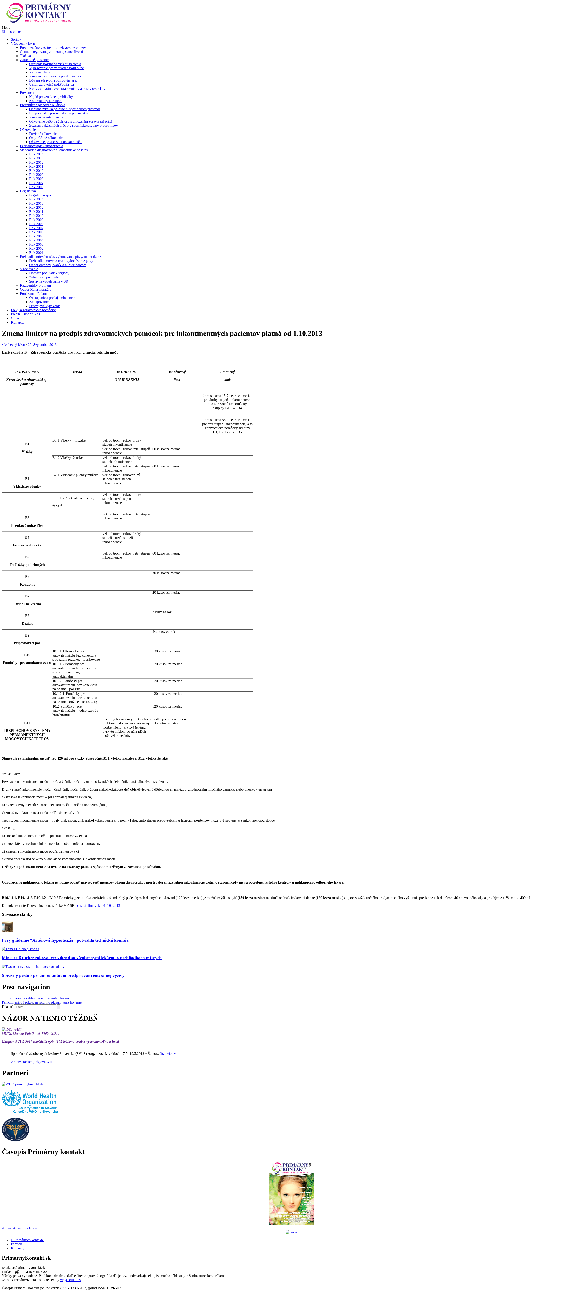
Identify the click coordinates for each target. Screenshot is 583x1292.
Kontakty (17, 322)
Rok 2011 (36, 166)
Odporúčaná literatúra (35, 289)
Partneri (16, 1244)
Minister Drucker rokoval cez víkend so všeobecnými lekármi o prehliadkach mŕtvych (82, 957)
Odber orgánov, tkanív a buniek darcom (57, 265)
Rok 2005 (36, 236)
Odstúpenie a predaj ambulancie (52, 298)
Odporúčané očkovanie (46, 138)
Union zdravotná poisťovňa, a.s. (52, 84)
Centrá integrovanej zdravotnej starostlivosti (51, 52)
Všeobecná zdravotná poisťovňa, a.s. (55, 76)
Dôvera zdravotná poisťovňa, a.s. (53, 80)
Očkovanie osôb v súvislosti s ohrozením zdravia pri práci (70, 121)
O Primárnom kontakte (27, 1240)
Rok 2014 (36, 154)
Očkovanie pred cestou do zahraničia (55, 142)
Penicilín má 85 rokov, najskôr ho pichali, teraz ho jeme (44, 1002)
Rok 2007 (36, 183)
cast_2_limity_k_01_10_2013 (98, 905)
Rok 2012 (36, 162)
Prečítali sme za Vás (25, 314)
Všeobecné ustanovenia (46, 117)
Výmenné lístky (40, 72)
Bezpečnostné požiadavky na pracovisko (58, 113)
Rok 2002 (36, 248)
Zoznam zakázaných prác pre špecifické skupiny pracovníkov (73, 125)
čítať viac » (168, 1054)
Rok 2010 (36, 170)
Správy (16, 39)
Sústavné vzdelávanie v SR (48, 281)
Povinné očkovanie (43, 134)
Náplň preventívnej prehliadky (51, 97)
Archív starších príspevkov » (31, 1062)
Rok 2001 (36, 252)
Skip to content (12, 31)
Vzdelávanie (29, 269)
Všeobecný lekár (23, 43)
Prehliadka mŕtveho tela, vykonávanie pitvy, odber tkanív (61, 257)
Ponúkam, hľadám (33, 293)
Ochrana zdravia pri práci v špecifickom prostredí (64, 109)
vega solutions (70, 1280)
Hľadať (7, 1007)
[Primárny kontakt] (40, 23)
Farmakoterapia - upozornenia (41, 146)
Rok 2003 (36, 244)
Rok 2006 (36, 187)
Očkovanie (28, 129)
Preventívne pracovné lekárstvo (42, 105)
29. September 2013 (42, 345)
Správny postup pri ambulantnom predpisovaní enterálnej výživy (63, 975)
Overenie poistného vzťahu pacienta (55, 64)
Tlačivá (25, 56)
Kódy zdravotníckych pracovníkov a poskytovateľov (67, 88)
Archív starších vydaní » (19, 1228)
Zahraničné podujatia (44, 277)
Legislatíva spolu (41, 195)
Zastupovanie (39, 302)
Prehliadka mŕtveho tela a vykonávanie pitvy (61, 261)
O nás (15, 318)
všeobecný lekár (13, 345)
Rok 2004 (36, 240)
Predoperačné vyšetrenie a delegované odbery (53, 47)
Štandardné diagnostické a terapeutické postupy (54, 150)
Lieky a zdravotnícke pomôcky (33, 310)
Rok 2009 (36, 175)
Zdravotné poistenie (34, 60)
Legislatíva (28, 191)
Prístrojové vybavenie (44, 306)
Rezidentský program (35, 285)
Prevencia (27, 93)
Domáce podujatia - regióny (49, 273)
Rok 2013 (36, 158)
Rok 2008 (36, 179)
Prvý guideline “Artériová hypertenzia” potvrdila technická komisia (65, 940)
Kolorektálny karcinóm (45, 101)
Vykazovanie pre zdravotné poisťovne (56, 68)
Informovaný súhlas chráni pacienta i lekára (35, 998)
